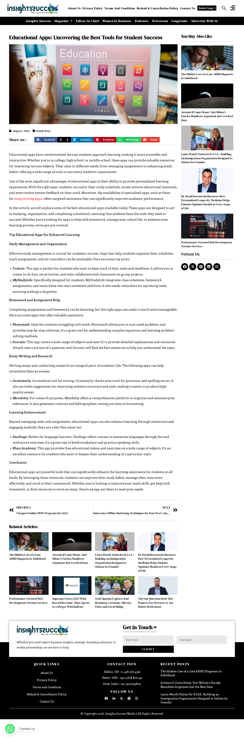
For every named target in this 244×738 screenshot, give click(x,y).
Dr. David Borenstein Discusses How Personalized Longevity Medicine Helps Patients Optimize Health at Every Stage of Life (157, 563)
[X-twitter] (192, 266)
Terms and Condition (119, 8)
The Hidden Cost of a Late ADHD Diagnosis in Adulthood (27, 557)
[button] (222, 8)
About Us (74, 8)
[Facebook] (184, 266)
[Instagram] (216, 266)
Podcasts (142, 21)
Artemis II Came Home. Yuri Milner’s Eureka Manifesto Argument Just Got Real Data (70, 559)
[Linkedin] (208, 266)
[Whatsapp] (10, 729)
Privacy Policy (93, 8)
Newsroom (160, 21)
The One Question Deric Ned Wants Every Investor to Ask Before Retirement (155, 603)
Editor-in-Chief (87, 21)
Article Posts (43, 131)
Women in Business (117, 21)
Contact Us (187, 8)
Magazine (62, 21)
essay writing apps (28, 198)
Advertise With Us (204, 21)
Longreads (179, 21)
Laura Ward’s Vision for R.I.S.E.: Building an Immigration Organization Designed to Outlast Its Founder (114, 561)
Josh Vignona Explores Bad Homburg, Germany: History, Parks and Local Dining (113, 603)
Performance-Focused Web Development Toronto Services (28, 600)
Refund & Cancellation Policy (157, 8)
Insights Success (38, 21)
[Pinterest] (200, 266)
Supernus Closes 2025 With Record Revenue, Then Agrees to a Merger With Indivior (71, 603)
